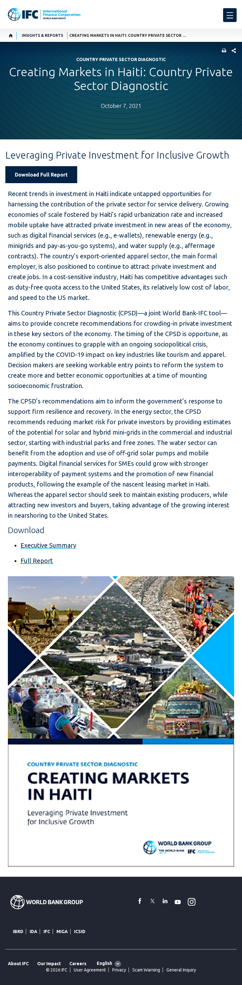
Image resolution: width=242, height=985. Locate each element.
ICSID (79, 931)
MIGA (62, 931)
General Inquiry (181, 969)
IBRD (18, 931)
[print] (222, 51)
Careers (77, 963)
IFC (46, 931)
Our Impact (49, 963)
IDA (33, 931)
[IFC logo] (44, 14)
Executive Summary (48, 545)
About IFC (18, 963)
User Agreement (90, 969)
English (104, 963)
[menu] (230, 15)
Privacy (119, 969)
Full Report (36, 560)
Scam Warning (146, 969)
